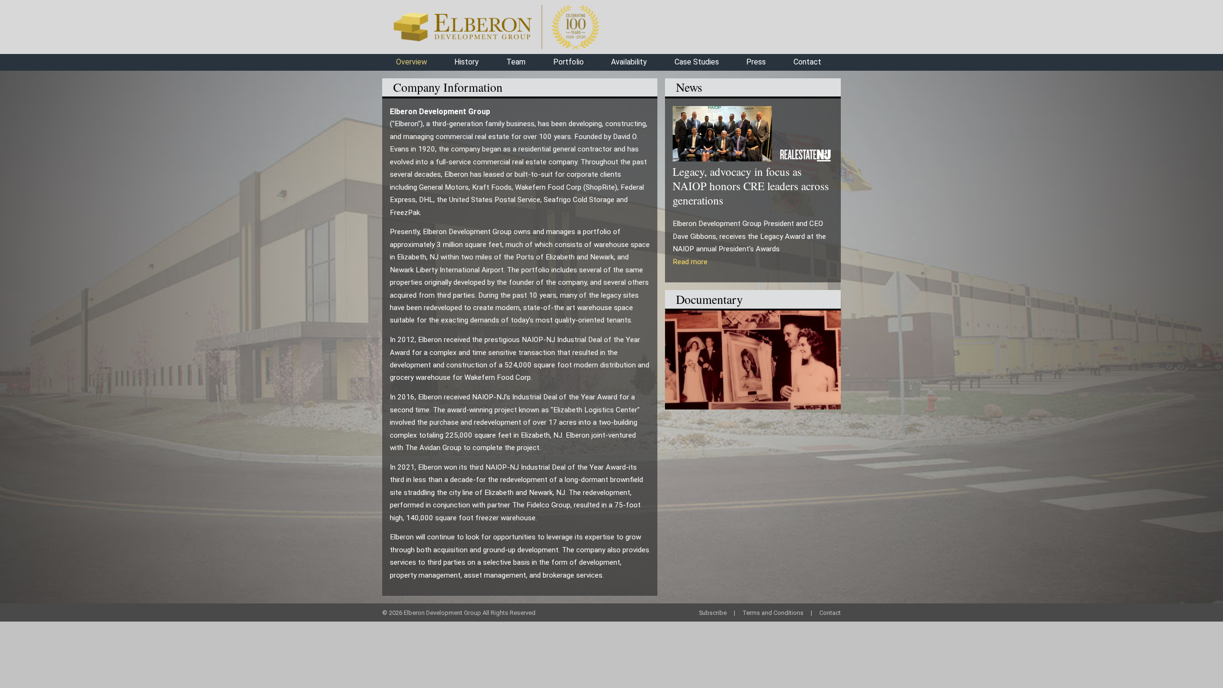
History (466, 61)
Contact (807, 61)
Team (516, 61)
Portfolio (568, 61)
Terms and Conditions (773, 612)
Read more (690, 262)
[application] (753, 360)
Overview (411, 61)
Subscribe (713, 612)
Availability (629, 61)
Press (756, 61)
